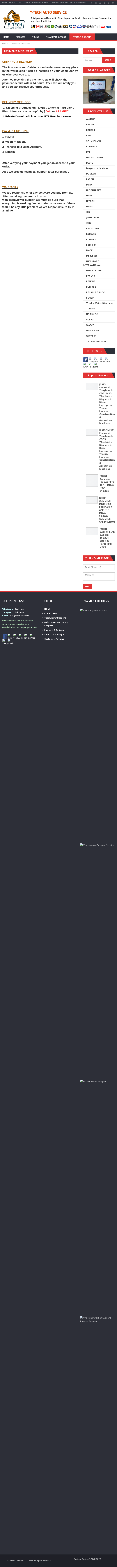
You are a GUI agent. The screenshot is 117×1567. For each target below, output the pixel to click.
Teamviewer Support (55, 617)
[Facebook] (85, 359)
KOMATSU (91, 239)
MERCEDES (92, 255)
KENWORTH (92, 228)
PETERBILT (92, 286)
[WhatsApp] (85, 365)
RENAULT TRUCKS (95, 292)
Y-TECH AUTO (95, 1559)
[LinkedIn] (107, 359)
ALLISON (91, 119)
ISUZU (89, 206)
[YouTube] (96, 359)
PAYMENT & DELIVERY (60, 2)
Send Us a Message (54, 634)
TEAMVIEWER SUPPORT (41, 2)
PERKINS (90, 281)
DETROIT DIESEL (94, 157)
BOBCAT (90, 130)
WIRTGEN (91, 335)
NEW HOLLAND (94, 270)
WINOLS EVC (92, 330)
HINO (89, 195)
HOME (6, 37)
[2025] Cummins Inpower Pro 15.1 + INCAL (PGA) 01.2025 (107, 483)
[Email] (96, 365)
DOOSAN (91, 173)
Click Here (19, 609)
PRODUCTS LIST (15, 2)
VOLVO (90, 319)
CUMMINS (91, 146)
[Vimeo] (102, 359)
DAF (88, 151)
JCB (88, 212)
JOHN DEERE (92, 217)
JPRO (88, 222)
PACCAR (90, 275)
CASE (89, 135)
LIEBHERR (91, 244)
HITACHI (90, 201)
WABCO (90, 325)
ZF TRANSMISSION (96, 341)
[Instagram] (91, 359)
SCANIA (90, 297)
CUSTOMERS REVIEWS (78, 2)
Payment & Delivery (54, 630)
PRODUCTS (20, 37)
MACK (89, 250)
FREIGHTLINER (93, 190)
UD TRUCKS (92, 314)
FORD (89, 184)
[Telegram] (91, 365)
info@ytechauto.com (19, 615)
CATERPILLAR (93, 140)
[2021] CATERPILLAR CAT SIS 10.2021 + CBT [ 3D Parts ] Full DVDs (107, 537)
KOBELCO (91, 233)
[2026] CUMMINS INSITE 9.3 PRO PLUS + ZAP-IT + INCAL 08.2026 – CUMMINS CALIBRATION (107, 509)
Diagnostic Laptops (97, 168)
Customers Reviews (54, 638)
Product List (50, 613)
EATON (90, 179)
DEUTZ (90, 162)
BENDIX (90, 124)
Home (4, 2)
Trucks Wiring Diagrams (99, 303)
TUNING (26, 2)
